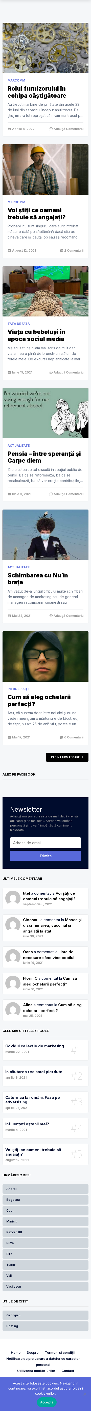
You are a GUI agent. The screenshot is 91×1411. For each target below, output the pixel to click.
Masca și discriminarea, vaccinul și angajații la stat (52, 925)
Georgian (13, 1315)
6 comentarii (73, 737)
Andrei (11, 1189)
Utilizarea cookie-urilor (36, 1371)
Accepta (47, 1402)
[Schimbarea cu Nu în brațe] (45, 535)
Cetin (10, 1210)
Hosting (12, 1326)
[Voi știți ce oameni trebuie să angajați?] (45, 169)
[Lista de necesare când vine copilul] (12, 978)
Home (15, 1352)
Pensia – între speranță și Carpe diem (44, 457)
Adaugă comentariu (68, 129)
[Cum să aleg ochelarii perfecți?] (45, 656)
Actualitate (19, 445)
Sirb (9, 1254)
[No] (84, 1394)
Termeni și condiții (60, 1352)
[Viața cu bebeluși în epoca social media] (45, 291)
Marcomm (16, 80)
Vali (9, 1275)
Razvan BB (14, 1232)
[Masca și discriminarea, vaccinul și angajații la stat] (12, 951)
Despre (32, 1352)
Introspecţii (18, 689)
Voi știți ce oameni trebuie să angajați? (37, 214)
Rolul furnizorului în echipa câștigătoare (37, 92)
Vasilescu (13, 1286)
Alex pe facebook (19, 774)
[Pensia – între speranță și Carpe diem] (45, 413)
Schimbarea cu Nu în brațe (38, 579)
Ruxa (10, 1243)
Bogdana (13, 1200)
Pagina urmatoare (65, 757)
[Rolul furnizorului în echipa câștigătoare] (45, 48)
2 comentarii (73, 250)
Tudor (10, 1265)
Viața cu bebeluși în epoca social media (36, 335)
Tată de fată (19, 324)
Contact (67, 1371)
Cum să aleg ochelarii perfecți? (39, 701)
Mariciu (11, 1221)
